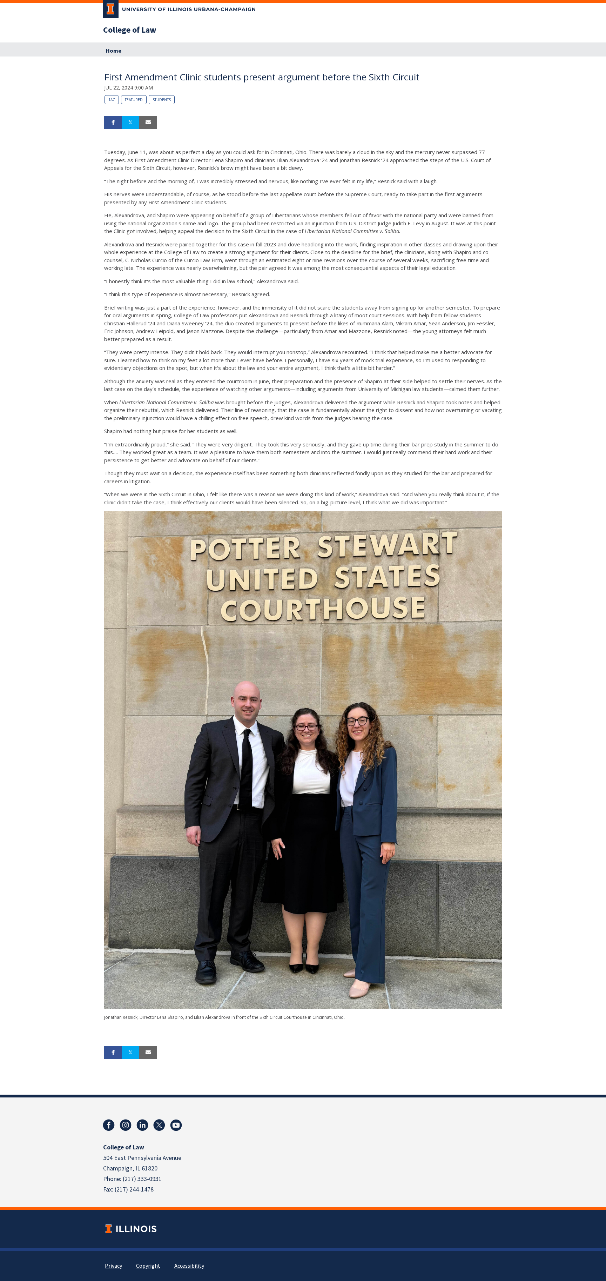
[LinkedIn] (142, 1125)
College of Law (129, 30)
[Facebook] (108, 1125)
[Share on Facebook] (113, 122)
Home (113, 51)
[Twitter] (159, 1125)
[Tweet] (130, 122)
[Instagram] (125, 1125)
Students (162, 99)
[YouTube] (176, 1125)
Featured (134, 99)
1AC (111, 99)
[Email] (148, 122)
